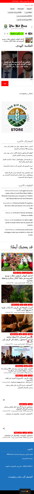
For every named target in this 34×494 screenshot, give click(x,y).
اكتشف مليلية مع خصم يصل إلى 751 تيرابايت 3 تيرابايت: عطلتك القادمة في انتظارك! (17, 370)
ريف (26, 304)
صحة (22, 304)
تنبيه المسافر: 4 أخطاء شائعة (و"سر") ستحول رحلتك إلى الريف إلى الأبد (17, 339)
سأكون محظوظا (15, 33)
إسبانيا (30, 366)
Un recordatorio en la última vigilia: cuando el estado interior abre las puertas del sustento (19, 222)
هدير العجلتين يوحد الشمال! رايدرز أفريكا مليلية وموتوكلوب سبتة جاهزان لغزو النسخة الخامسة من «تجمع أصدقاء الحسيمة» (18, 175)
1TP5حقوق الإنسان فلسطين (24, 20)
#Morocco (20, 9)
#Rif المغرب (28, 12)
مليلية (26, 366)
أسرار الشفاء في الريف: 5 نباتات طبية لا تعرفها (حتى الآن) (17, 308)
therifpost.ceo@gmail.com (18, 382)
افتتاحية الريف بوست (19, 283)
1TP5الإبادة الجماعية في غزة (24, 16)
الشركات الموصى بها (27, 273)
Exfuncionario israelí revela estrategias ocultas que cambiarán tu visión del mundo (18, 232)
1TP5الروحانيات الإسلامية (14, 12)
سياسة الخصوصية (27, 458)
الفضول (30, 304)
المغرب (25, 334)
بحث (31, 79)
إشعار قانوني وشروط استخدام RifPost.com (20, 454)
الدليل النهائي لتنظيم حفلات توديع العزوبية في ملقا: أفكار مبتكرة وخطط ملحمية (13, 41)
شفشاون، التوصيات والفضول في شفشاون (18, 435)
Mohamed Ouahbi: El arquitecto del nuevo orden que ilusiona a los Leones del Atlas (19, 205)
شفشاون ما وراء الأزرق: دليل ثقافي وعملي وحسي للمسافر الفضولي (18, 408)
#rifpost (29, 9)
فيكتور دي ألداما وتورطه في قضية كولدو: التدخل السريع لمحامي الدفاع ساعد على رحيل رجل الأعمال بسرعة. (17, 65)
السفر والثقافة (17, 273)
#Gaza (12, 9)
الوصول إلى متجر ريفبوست (20, 476)
